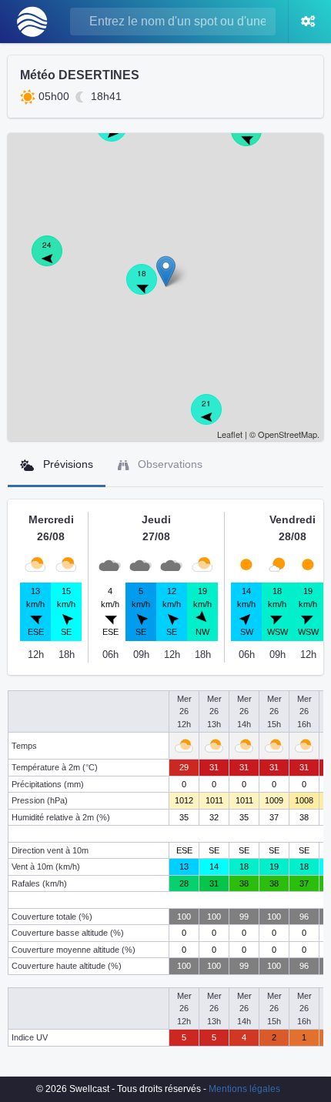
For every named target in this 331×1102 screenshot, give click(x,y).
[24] (55, 259)
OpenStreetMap (287, 434)
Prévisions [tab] (66, 464)
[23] (254, 139)
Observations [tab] (168, 464)
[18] (150, 287)
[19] (120, 134)
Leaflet (229, 434)
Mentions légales (244, 1089)
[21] (214, 417)
